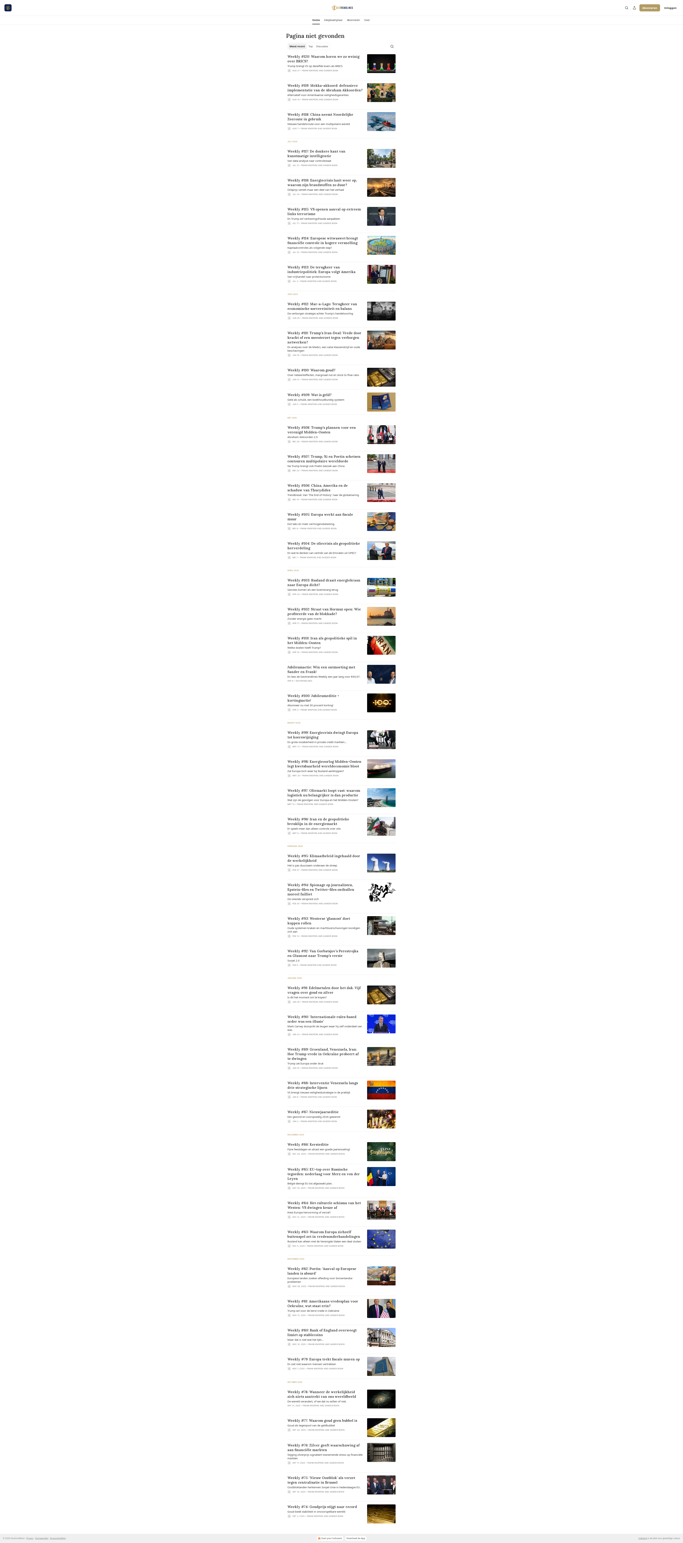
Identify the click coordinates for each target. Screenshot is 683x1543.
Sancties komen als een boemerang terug (312, 589)
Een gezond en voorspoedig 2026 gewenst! (313, 1116)
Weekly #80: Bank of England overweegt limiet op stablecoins (322, 1332)
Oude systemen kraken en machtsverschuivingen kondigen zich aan (323, 929)
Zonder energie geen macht (304, 618)
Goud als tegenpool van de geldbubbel (311, 1425)
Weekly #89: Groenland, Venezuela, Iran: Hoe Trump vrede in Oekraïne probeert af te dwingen (323, 1054)
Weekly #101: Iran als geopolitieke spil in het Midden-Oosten (322, 640)
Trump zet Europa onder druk (305, 1063)
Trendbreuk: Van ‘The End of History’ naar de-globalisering (323, 495)
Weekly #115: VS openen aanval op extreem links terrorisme (324, 211)
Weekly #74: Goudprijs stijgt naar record (322, 1507)
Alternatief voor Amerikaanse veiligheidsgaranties (318, 95)
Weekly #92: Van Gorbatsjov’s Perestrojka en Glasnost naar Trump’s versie (322, 953)
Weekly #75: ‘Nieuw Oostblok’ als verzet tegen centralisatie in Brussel (321, 1480)
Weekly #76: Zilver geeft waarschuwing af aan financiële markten (323, 1447)
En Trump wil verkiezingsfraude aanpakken (313, 218)
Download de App (355, 1538)
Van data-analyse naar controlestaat (309, 160)
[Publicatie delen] (634, 7)
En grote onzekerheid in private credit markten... (317, 742)
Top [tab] (311, 46)
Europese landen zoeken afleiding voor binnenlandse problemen (319, 1279)
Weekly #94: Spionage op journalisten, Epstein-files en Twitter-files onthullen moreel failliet (320, 889)
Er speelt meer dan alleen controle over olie (314, 828)
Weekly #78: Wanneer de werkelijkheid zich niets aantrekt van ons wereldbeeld (321, 1394)
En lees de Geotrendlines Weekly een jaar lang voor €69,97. (323, 676)
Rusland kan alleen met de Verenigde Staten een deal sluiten (324, 1241)
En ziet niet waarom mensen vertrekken (311, 1364)
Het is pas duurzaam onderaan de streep (312, 865)
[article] (341, 66)
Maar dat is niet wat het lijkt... (305, 1339)
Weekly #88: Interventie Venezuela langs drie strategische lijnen (322, 1085)
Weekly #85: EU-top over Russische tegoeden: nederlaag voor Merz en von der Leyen (323, 1174)
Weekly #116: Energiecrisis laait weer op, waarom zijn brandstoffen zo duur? (322, 182)
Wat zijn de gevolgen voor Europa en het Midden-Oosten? (322, 800)
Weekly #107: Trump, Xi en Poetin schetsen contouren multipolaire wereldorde (324, 458)
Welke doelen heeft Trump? (304, 647)
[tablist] (308, 46)
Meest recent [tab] (297, 46)
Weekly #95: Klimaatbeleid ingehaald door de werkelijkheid (323, 858)
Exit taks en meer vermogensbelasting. (311, 524)
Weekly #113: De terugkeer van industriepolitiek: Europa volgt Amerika (321, 269)
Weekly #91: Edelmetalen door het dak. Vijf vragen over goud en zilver (324, 990)
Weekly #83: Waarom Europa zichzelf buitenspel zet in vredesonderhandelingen (323, 1234)
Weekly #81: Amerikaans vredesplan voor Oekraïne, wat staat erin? (322, 1303)
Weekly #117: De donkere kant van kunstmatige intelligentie (316, 153)
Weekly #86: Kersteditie (308, 1144)
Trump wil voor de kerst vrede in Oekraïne (313, 1310)
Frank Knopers (310, 70)
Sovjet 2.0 (293, 960)
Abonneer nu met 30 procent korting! (310, 705)
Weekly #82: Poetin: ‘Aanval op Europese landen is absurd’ (321, 1271)
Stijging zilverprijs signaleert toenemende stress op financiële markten (324, 1456)
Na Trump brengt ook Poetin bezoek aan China (316, 466)
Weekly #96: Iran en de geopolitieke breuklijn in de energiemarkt (318, 821)
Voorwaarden (41, 1538)
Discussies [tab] (322, 46)
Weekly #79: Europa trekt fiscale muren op (323, 1359)
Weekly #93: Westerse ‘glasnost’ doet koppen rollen (318, 920)
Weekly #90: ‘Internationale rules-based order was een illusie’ (321, 1019)
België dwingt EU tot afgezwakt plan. (309, 1183)
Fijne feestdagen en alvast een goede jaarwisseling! (318, 1149)
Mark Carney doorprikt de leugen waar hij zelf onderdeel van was (324, 1028)
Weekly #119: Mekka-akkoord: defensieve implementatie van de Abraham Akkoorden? (325, 87)
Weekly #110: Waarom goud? (311, 370)
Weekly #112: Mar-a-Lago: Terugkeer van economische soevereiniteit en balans (322, 306)
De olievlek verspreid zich (303, 899)
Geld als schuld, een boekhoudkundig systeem (315, 399)
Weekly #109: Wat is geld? (309, 395)
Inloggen (670, 8)
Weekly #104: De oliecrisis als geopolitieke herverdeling (323, 545)
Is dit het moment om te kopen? (307, 997)
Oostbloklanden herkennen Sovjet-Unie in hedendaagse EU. (324, 1487)
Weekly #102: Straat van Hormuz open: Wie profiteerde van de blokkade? (324, 611)
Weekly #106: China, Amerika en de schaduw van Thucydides (317, 487)
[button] (316, 20)
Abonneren (649, 8)
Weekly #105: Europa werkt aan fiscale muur (320, 516)
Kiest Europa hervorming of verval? (309, 1212)
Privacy (29, 1538)
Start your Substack (331, 1538)
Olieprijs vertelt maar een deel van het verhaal (315, 189)
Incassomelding (58, 1538)
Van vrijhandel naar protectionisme (308, 276)
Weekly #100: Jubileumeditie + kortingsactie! (313, 698)
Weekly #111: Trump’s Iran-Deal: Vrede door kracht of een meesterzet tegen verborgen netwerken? (324, 337)
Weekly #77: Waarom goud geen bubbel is (322, 1420)
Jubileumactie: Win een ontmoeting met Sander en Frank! (321, 669)
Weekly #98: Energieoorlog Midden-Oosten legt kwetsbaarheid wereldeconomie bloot (324, 763)
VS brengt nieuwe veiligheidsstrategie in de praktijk (318, 1092)
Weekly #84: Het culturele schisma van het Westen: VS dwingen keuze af (324, 1205)
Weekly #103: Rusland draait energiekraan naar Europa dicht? (323, 582)
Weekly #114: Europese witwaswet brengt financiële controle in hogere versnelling (322, 240)
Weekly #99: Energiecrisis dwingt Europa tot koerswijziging (322, 734)
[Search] (626, 7)
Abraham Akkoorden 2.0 (302, 437)
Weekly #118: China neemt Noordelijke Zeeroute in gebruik (320, 116)
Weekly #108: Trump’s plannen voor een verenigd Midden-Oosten (321, 429)
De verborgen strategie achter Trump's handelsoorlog (320, 313)
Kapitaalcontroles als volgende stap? (309, 247)
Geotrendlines (304, 681)
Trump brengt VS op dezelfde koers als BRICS (315, 66)
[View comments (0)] (314, 75)
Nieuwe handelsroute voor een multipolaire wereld (318, 124)
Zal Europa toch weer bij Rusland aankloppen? (315, 771)
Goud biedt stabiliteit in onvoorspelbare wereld (316, 1511)
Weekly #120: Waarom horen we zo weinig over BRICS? (323, 58)
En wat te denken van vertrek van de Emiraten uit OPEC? (321, 553)
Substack (642, 1538)
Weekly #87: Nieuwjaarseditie (313, 1112)
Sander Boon (331, 70)
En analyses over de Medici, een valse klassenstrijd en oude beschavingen (323, 348)
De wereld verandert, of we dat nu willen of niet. (316, 1401)
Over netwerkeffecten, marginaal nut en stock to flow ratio (323, 375)
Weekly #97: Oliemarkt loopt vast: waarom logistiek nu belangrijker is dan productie (323, 792)
